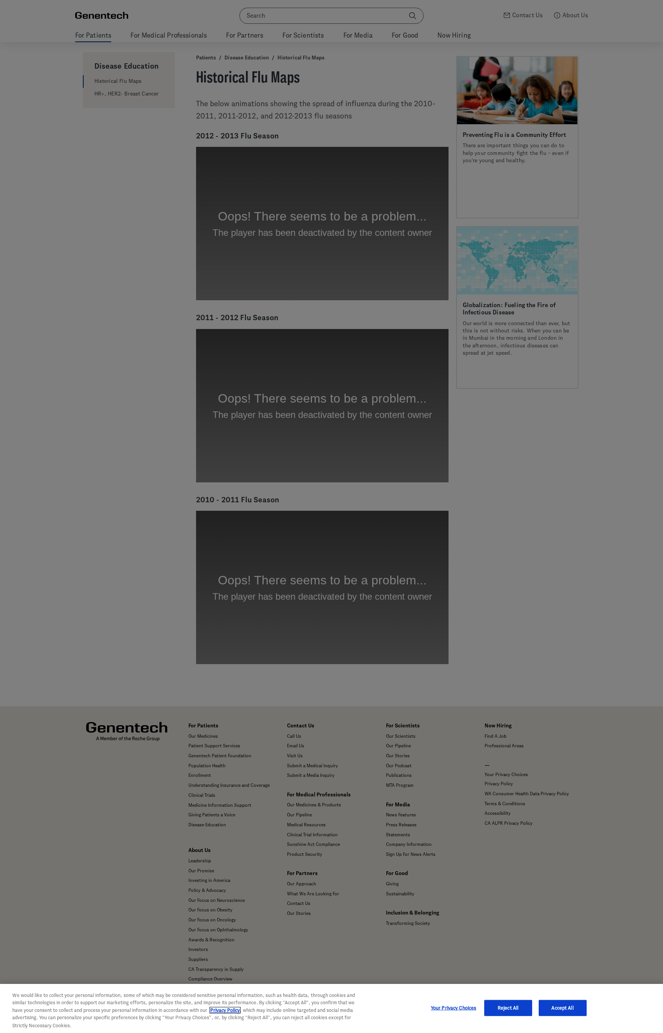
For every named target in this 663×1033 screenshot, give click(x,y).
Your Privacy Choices (454, 1007)
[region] (331, 1008)
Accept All (562, 1007)
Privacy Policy (225, 1010)
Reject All (508, 1007)
